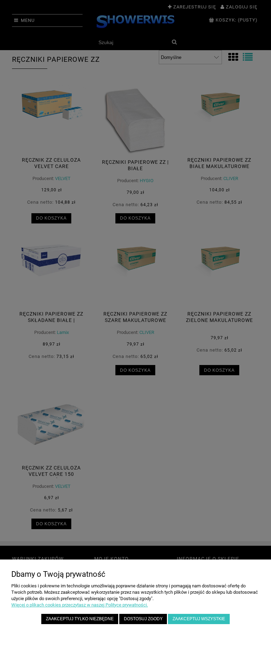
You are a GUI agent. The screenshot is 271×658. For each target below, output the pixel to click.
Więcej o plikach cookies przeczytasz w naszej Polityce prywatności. (79, 605)
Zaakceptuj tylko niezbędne (80, 618)
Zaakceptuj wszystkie (199, 618)
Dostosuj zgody (143, 618)
